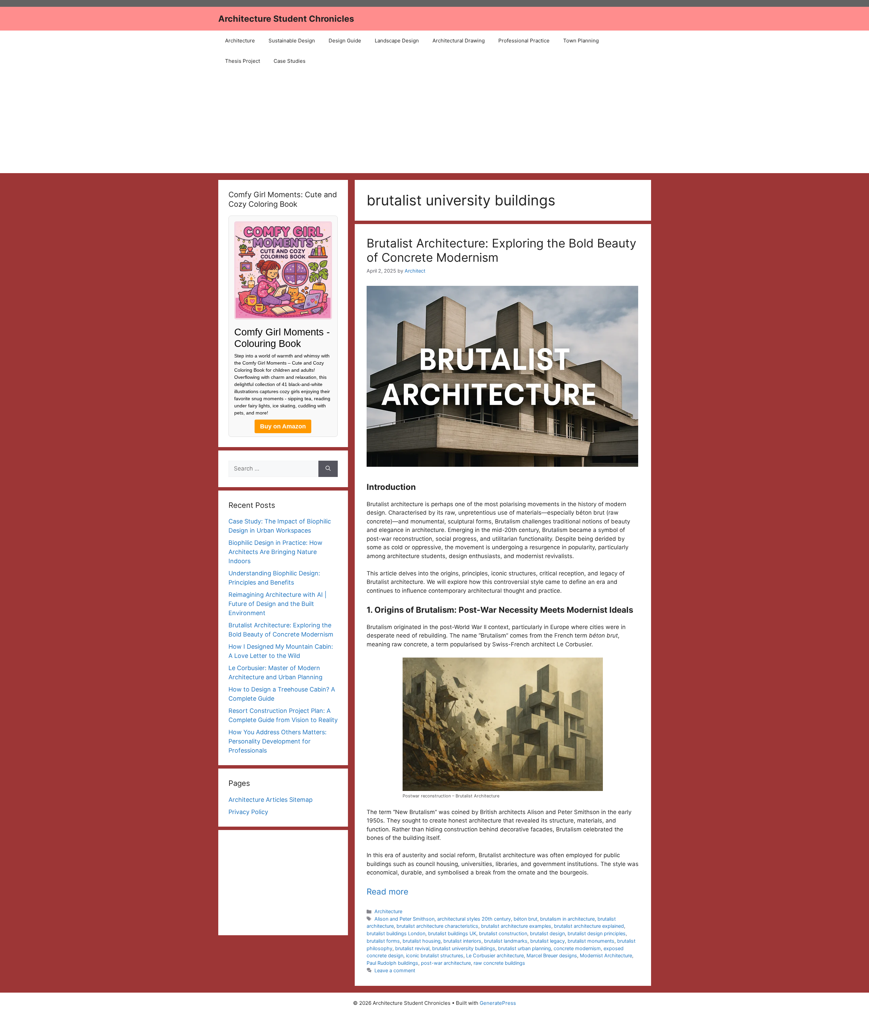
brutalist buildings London (396, 933)
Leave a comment (394, 970)
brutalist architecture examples (516, 926)
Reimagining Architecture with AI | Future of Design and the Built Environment (277, 603)
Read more (387, 892)
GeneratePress (498, 1003)
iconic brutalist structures (434, 955)
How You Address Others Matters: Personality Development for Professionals (277, 741)
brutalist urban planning (524, 948)
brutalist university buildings (463, 948)
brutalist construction (503, 933)
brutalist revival (412, 948)
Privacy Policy (248, 811)
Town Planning (581, 40)
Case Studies (290, 61)
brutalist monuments (591, 941)
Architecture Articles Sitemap (270, 799)
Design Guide (345, 40)
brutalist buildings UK (452, 933)
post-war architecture (446, 963)
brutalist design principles (597, 933)
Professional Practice (524, 40)
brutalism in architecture (567, 919)
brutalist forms (383, 941)
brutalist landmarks (506, 941)
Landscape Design (397, 40)
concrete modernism (577, 948)
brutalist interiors (462, 941)
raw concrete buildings (499, 963)
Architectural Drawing (458, 40)
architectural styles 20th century (474, 919)
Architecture (240, 40)
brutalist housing (422, 941)
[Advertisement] (434, 122)
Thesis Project (242, 61)
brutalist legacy (547, 941)
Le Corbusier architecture (495, 955)
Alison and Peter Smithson (404, 919)
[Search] (328, 469)
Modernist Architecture (606, 955)
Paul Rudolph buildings (392, 963)
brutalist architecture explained (589, 926)
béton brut (525, 919)
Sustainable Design (292, 40)
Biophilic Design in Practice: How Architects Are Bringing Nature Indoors (275, 552)
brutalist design (547, 933)
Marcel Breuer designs (551, 955)
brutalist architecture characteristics (437, 926)
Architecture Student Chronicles (286, 19)
